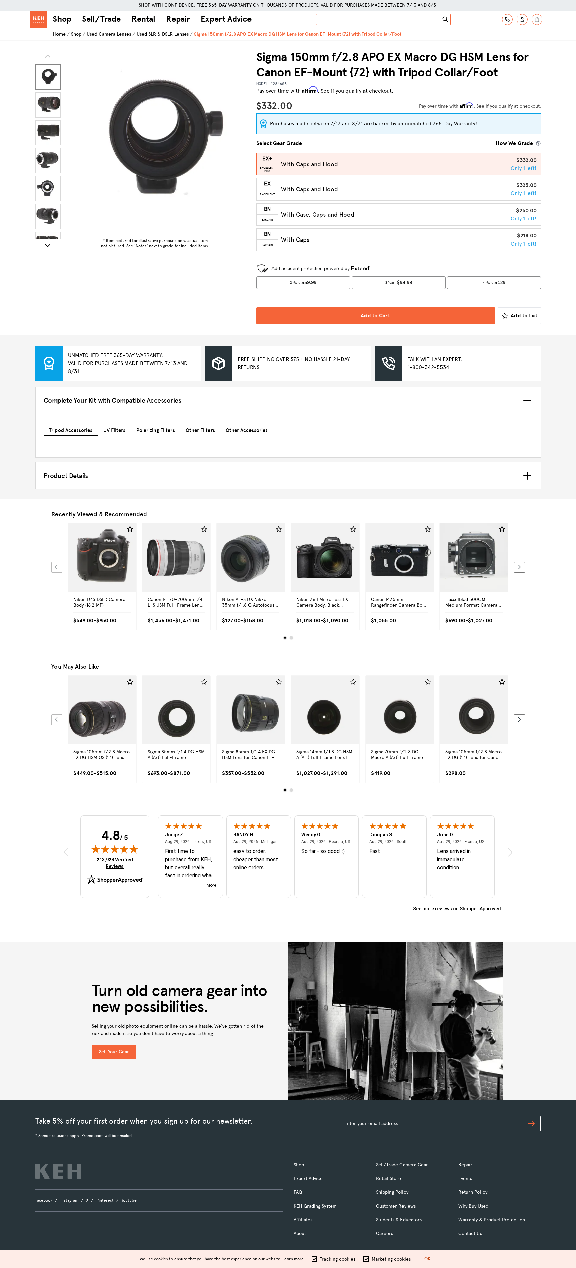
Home (59, 34)
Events (465, 1178)
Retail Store (388, 1178)
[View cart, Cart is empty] (537, 19)
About (300, 1233)
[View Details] (102, 565)
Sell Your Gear (114, 1052)
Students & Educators (399, 1220)
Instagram (69, 1200)
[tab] (71, 429)
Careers (384, 1233)
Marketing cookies (391, 1259)
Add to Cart (375, 315)
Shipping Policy (392, 1192)
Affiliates (303, 1220)
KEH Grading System (315, 1206)
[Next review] (510, 852)
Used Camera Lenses (109, 34)
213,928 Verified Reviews (116, 863)
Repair (178, 19)
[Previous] (56, 567)
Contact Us (470, 1233)
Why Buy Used (473, 1206)
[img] (114, 849)
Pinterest (105, 1200)
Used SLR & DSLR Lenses (163, 34)
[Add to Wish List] (130, 529)
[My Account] (522, 19)
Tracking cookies (337, 1259)
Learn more (293, 1259)
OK (427, 1259)
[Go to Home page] (38, 19)
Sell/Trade (101, 19)
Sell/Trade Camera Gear (402, 1165)
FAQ (298, 1192)
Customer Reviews (396, 1206)
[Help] (507, 19)
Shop (62, 19)
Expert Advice (226, 19)
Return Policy (472, 1192)
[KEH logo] (58, 1171)
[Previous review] (66, 852)
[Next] (48, 245)
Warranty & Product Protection (491, 1220)
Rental (143, 19)
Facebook (43, 1200)
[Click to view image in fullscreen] (155, 142)
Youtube (129, 1200)
